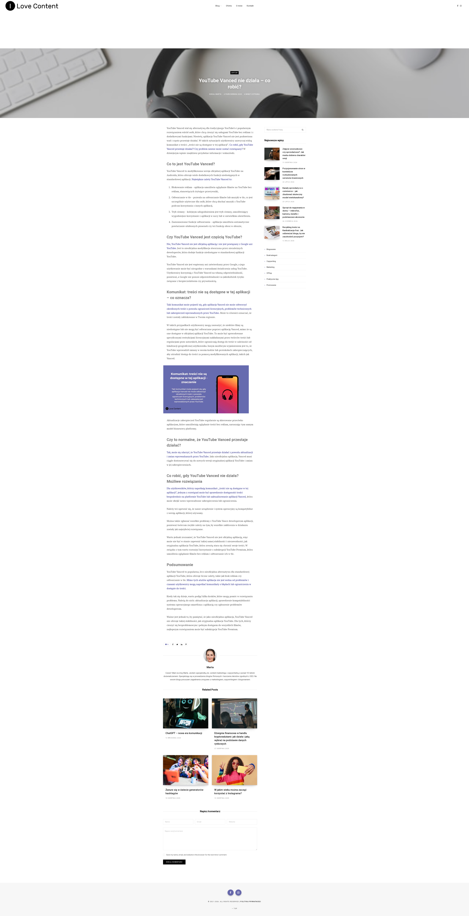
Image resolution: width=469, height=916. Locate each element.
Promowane (271, 285)
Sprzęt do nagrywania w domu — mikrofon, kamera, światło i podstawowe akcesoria (293, 212)
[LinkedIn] (182, 644)
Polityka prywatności (250, 901)
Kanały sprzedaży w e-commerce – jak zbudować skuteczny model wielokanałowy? (293, 193)
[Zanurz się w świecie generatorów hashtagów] (185, 770)
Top (235, 908)
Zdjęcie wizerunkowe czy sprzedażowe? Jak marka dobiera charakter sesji (293, 154)
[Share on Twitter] (151, 141)
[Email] (151, 154)
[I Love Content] (32, 5)
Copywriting (271, 261)
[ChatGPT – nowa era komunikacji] (185, 713)
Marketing (270, 267)
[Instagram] (238, 892)
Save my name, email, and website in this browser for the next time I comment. (196, 855)
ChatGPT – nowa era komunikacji (183, 733)
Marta (218, 94)
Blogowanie (271, 249)
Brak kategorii (272, 255)
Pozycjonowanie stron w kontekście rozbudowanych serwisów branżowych (293, 173)
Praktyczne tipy (273, 279)
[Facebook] (231, 892)
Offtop (234, 73)
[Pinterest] (151, 148)
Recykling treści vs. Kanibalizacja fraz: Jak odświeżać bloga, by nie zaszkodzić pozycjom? (293, 232)
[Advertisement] (234, 30)
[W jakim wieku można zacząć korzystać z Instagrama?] (234, 770)
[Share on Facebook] (151, 135)
